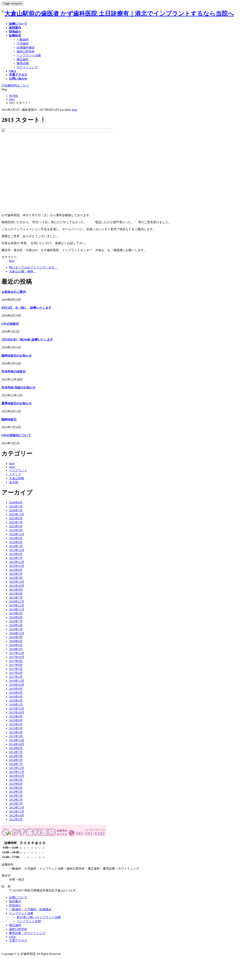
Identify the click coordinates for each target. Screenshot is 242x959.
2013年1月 (16, 803)
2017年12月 (16, 653)
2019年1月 (16, 629)
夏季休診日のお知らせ (17, 403)
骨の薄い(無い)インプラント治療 (39, 917)
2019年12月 (16, 605)
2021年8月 (16, 593)
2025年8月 (16, 518)
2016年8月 (16, 692)
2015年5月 (16, 728)
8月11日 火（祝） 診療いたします (26, 307)
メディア (15, 474)
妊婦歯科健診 (26, 47)
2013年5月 (16, 791)
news (12, 466)
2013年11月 (16, 772)
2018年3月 (16, 649)
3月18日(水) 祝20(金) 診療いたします (27, 339)
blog (74, 109)
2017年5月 (16, 669)
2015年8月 (16, 720)
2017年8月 (16, 665)
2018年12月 (16, 633)
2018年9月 (16, 637)
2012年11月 (16, 811)
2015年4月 (16, 732)
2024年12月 (16, 534)
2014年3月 (16, 760)
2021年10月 (16, 585)
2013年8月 (16, 783)
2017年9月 (16, 661)
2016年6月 (16, 696)
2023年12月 (16, 550)
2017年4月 (16, 672)
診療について (18, 897)
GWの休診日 (10, 323)
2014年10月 (16, 744)
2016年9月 (16, 688)
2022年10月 (16, 566)
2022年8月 (16, 569)
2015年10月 (16, 712)
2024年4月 (16, 542)
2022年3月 (16, 577)
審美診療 (23, 63)
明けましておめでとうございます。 (33, 267)
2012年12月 (16, 807)
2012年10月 (16, 815)
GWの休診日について (16, 435)
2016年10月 (16, 684)
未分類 (13, 482)
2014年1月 (16, 764)
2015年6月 (16, 724)
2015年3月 (16, 736)
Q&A (12, 936)
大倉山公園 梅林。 (22, 271)
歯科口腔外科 (26, 51)
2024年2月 (16, 546)
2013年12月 (16, 768)
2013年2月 (16, 799)
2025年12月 (16, 514)
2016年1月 (16, 704)
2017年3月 (16, 676)
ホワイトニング (27, 67)
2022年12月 (16, 562)
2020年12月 (16, 601)
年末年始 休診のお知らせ (19, 387)
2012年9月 (16, 819)
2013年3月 (16, 795)
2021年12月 (16, 581)
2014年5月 (16, 756)
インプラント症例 (29, 921)
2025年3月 (16, 530)
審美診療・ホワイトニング (27, 933)
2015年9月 (16, 716)
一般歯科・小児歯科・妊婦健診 (30, 909)
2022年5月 (16, 573)
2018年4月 (16, 645)
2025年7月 (16, 522)
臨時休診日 (9, 419)
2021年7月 (16, 597)
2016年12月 (16, 680)
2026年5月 (16, 506)
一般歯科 (23, 39)
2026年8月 (16, 502)
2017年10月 (16, 657)
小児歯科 (23, 43)
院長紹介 (15, 905)
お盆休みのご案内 (14, 291)
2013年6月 (16, 787)
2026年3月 (16, 510)
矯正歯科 (23, 59)
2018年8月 (16, 641)
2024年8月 (16, 538)
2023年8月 (16, 554)
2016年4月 (16, 700)
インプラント (18, 470)
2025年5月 (16, 526)
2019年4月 (16, 625)
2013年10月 (16, 776)
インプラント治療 (29, 55)
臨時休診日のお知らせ (17, 355)
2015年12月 (16, 708)
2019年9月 (16, 613)
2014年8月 (16, 748)
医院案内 (15, 901)
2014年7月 (16, 752)
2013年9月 (16, 779)
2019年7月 (16, 621)
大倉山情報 (16, 478)
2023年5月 (16, 558)
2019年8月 (16, 617)
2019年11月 (16, 609)
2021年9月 (16, 589)
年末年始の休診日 (14, 371)
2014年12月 (16, 740)
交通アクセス (18, 940)
